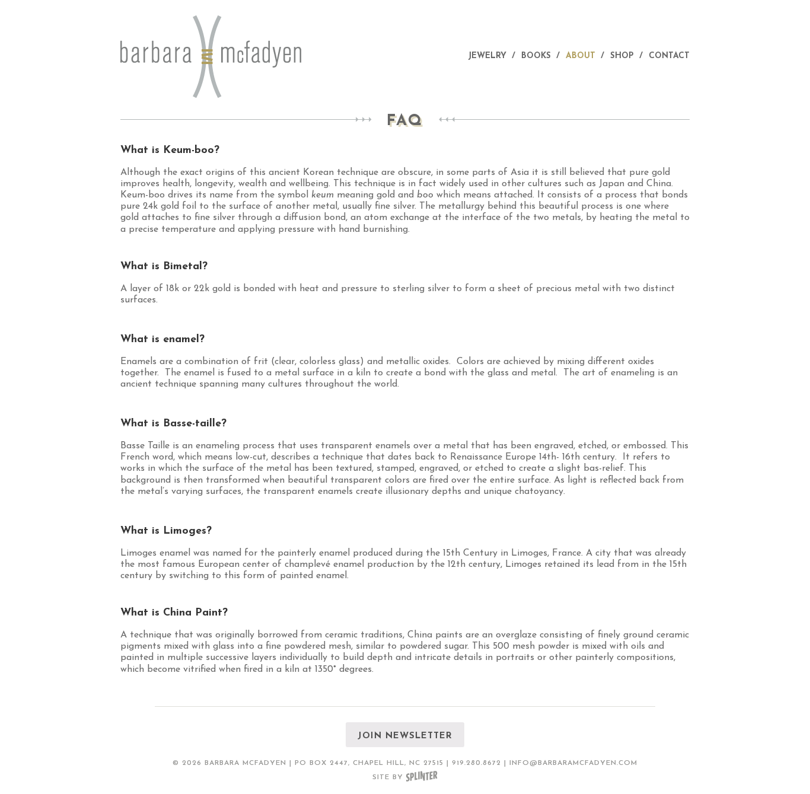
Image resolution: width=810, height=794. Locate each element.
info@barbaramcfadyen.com (573, 763)
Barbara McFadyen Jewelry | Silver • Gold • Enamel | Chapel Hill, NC (215, 56)
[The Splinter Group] (422, 777)
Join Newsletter (405, 736)
